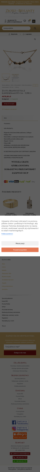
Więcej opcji (20, 243)
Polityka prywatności (7, 234)
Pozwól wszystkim (20, 250)
